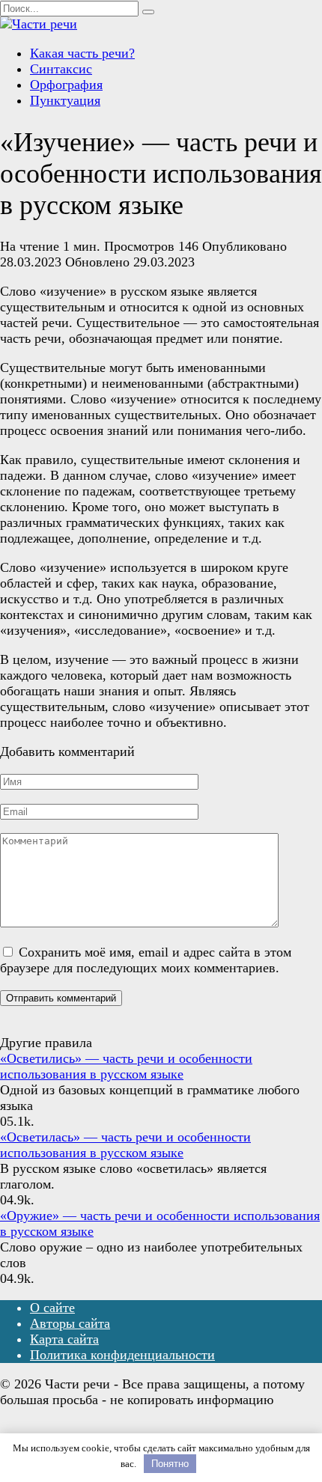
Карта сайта (64, 1339)
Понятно (170, 1463)
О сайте (52, 1307)
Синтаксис (61, 68)
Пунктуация (65, 100)
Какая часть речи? (82, 53)
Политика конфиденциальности (122, 1354)
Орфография (66, 84)
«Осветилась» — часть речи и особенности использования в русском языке (125, 1144)
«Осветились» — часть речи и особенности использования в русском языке (126, 1066)
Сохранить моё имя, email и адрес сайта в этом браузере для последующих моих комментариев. (145, 960)
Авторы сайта (70, 1323)
